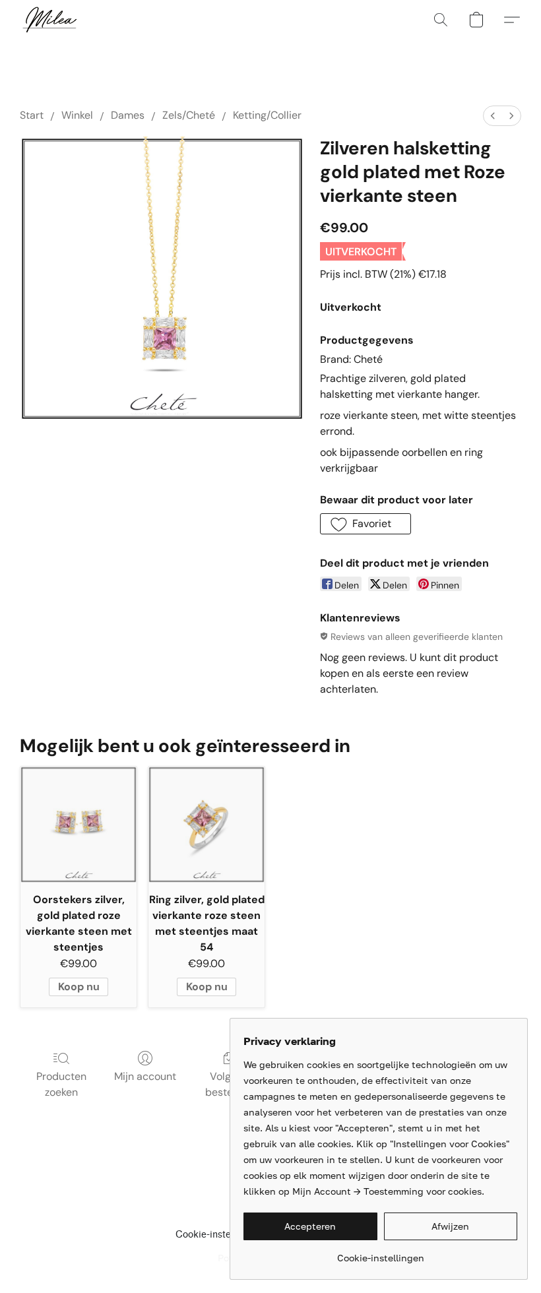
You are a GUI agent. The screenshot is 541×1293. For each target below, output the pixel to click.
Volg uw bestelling (229, 1084)
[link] (380, 1253)
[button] (49, 20)
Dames (127, 115)
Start (32, 115)
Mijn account (145, 1076)
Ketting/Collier (267, 115)
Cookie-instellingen (218, 1234)
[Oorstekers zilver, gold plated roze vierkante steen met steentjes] (78, 825)
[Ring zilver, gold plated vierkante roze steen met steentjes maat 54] (206, 825)
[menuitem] (493, 115)
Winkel (77, 115)
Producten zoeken (61, 1084)
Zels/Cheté (188, 115)
